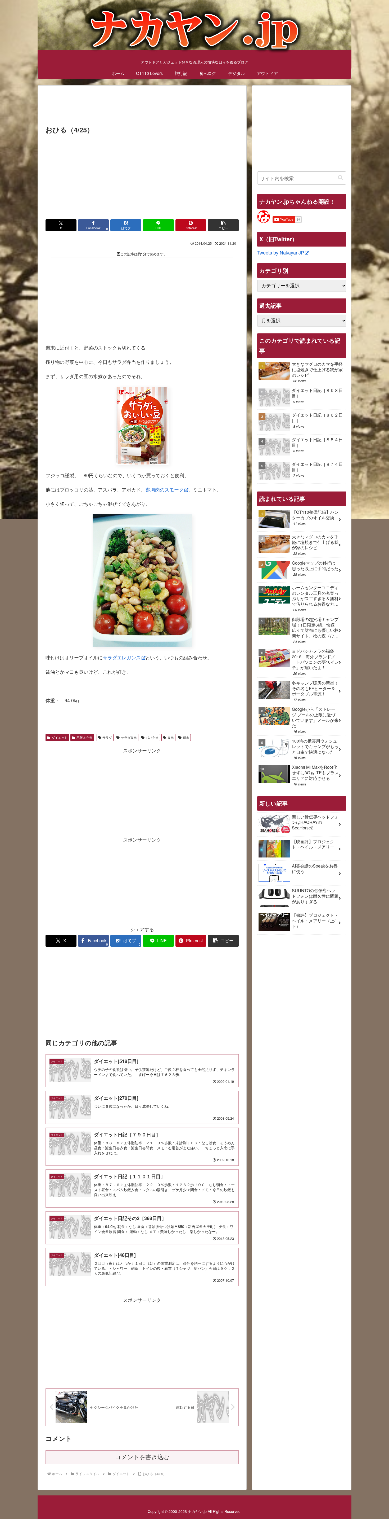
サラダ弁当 (129, 737)
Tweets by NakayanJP (280, 252)
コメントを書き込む (142, 1457)
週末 (186, 737)
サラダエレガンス (122, 657)
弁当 (171, 737)
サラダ (107, 737)
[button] (223, 225)
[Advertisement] (142, 107)
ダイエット (59, 737)
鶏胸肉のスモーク (165, 489)
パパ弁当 (152, 737)
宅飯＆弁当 (84, 737)
